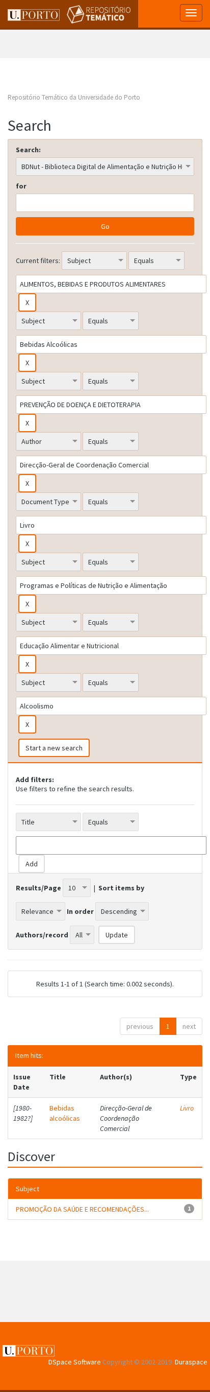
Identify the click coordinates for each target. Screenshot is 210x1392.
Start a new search (54, 747)
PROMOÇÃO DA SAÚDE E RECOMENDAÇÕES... (82, 1209)
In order (80, 911)
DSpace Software (74, 1361)
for (21, 186)
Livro (187, 1108)
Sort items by (121, 887)
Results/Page (38, 887)
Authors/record (42, 934)
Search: (28, 149)
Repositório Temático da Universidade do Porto (74, 97)
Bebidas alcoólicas (64, 1113)
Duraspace (191, 1361)
